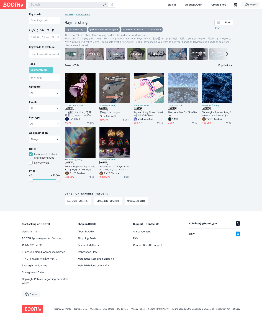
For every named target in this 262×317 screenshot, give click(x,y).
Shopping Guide (87, 238)
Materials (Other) (107, 105)
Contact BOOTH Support (147, 245)
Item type (34, 117)
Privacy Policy (137, 309)
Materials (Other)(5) (78, 201)
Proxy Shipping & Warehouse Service (43, 251)
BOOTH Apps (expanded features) (42, 238)
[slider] (31, 179)
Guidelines (122, 309)
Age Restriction (38, 133)
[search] (104, 4)
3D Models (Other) (74, 105)
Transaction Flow (87, 251)
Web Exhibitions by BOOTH (93, 265)
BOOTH (69, 14)
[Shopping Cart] (235, 4)
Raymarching (83, 14)
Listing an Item (30, 231)
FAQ (135, 238)
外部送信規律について (158, 309)
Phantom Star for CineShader (182, 114)
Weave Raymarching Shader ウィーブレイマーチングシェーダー (80, 168)
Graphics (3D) (175, 105)
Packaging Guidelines (34, 265)
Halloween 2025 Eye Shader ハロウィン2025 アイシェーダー (114, 168)
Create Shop (218, 4)
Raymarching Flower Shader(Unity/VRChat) (148, 114)
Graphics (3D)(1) (136, 201)
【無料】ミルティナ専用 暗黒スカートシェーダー (79, 114)
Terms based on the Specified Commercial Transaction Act (201, 309)
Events (33, 102)
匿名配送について (32, 245)
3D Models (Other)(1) (108, 201)
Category (34, 86)
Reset (217, 28)
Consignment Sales (33, 272)
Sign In (172, 4)
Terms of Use (80, 309)
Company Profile (62, 309)
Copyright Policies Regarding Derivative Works (45, 280)
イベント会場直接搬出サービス (39, 258)
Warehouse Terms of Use (102, 309)
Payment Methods (88, 245)
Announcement (142, 231)
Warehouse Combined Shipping (96, 258)
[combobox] (68, 5)
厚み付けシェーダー (109, 112)
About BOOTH (193, 4)
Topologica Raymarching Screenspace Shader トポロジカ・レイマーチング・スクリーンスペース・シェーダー (217, 114)
